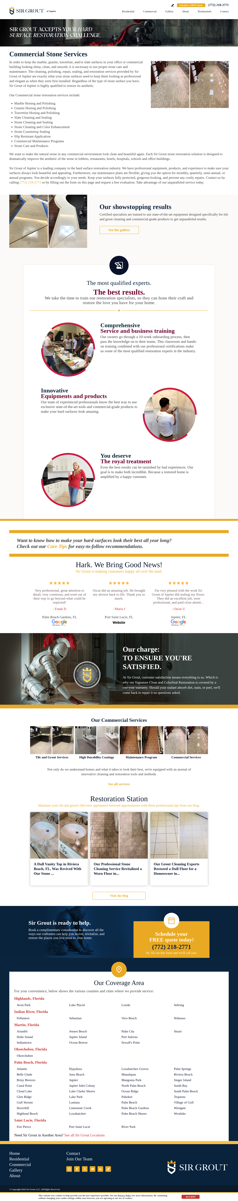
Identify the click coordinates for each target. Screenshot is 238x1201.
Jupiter (73, 1080)
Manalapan (128, 1074)
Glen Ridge (24, 1097)
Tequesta (179, 1097)
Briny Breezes (26, 1080)
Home (14, 1153)
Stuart (178, 1031)
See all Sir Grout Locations (84, 1135)
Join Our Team (79, 1159)
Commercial (150, 11)
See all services (119, 784)
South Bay (180, 1085)
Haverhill (23, 1108)
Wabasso (179, 1018)
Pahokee (127, 1097)
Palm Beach (129, 1102)
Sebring (179, 1005)
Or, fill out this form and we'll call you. (171, 953)
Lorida (125, 1005)
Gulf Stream (25, 1102)
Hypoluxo (75, 1069)
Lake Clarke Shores (82, 1091)
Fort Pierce (24, 1127)
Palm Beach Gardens (135, 1108)
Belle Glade (24, 1074)
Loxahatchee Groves (135, 1069)
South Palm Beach (186, 1091)
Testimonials (204, 11)
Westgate (180, 1108)
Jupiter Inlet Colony (82, 1085)
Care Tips (57, 546)
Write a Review (172, 5)
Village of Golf (184, 1102)
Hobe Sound (25, 1037)
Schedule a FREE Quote (191, 5)
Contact (224, 11)
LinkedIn (100, 1169)
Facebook (77, 1169)
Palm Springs (182, 1069)
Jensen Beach (78, 1031)
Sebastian (75, 1018)
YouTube (92, 1169)
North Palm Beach (133, 1085)
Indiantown (24, 1042)
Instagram (69, 1169)
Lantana (74, 1102)
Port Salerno (129, 1037)
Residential (128, 11)
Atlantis (22, 1069)
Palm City (127, 1031)
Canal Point (24, 1085)
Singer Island (182, 1080)
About (185, 11)
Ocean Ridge (129, 1091)
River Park (128, 1127)
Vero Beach (129, 1018)
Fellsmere (23, 1018)
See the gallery (119, 230)
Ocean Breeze (78, 1042)
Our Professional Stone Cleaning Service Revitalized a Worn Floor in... (118, 868)
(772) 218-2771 (218, 5)
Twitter (85, 1169)
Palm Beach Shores (134, 1113)
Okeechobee (25, 1056)
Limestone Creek (80, 1108)
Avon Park (23, 1005)
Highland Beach (27, 1113)
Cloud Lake (24, 1091)
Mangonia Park (131, 1080)
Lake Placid (77, 1005)
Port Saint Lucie (79, 1127)
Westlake (180, 1113)
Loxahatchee (77, 1113)
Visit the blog (119, 895)
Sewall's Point (130, 1042)
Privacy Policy (125, 1195)
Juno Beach (76, 1074)
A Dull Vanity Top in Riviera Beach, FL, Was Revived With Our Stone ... (57, 868)
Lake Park (76, 1097)
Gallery (169, 11)
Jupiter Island (78, 1037)
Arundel (22, 1031)
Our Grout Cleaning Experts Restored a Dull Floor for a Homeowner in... (176, 868)
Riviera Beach (183, 1074)
